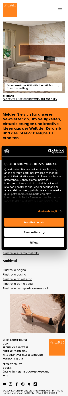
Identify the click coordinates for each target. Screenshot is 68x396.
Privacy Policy (12, 364)
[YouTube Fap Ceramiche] (4, 384)
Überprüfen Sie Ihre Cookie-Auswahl (26, 371)
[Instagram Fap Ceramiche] (10, 384)
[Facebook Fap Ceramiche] (16, 384)
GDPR (6, 343)
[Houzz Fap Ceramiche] (29, 384)
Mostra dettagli (47, 211)
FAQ (5, 375)
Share (30, 99)
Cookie (7, 367)
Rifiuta (34, 242)
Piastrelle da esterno (17, 279)
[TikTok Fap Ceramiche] (35, 384)
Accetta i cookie (34, 222)
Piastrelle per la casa (18, 284)
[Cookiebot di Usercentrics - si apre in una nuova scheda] (48, 151)
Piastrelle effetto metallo (21, 253)
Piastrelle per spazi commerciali (25, 288)
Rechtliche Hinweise (15, 347)
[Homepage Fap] (10, 10)
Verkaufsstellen (45, 99)
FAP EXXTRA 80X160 (15, 99)
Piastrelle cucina (14, 274)
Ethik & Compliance (15, 339)
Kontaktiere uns (13, 358)
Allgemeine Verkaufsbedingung (23, 354)
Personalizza (32, 232)
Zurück (8, 96)
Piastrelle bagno (14, 270)
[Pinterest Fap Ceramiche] (22, 384)
